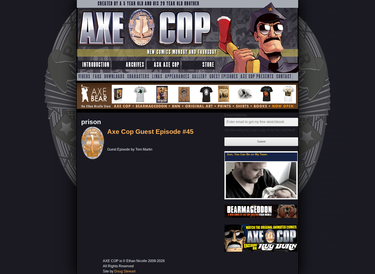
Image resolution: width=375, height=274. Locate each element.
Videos (84, 76)
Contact (283, 76)
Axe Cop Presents (257, 76)
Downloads (114, 76)
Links (157, 76)
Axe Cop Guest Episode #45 (150, 131)
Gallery (199, 76)
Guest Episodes (223, 76)
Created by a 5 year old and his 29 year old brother (148, 4)
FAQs (97, 76)
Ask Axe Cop (166, 65)
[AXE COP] (144, 47)
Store (208, 65)
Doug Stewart (124, 271)
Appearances (177, 76)
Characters (138, 76)
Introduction (95, 65)
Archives (135, 65)
